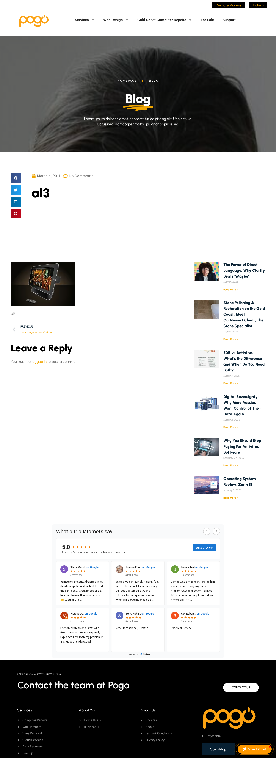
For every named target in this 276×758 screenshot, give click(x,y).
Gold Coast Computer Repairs (161, 20)
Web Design (113, 20)
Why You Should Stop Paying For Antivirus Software (242, 446)
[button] (16, 178)
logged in (39, 361)
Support (229, 20)
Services (82, 20)
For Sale (207, 20)
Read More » (230, 289)
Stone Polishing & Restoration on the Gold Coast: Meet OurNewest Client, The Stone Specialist (244, 314)
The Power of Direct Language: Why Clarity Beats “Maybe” (244, 270)
